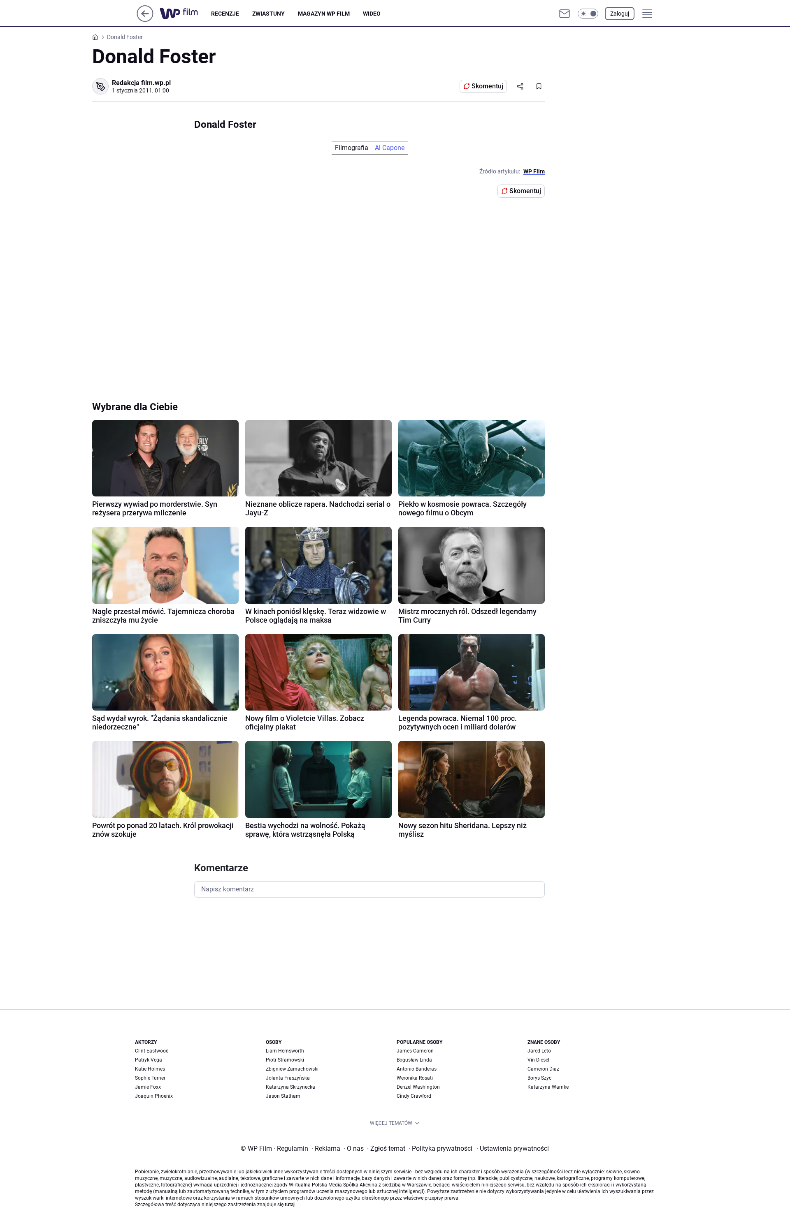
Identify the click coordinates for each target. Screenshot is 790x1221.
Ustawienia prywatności (512, 1148)
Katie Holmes (150, 1069)
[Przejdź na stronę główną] (145, 19)
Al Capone (389, 148)
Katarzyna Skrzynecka (290, 1087)
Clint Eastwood (152, 1051)
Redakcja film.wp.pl (141, 83)
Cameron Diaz (543, 1069)
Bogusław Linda (414, 1060)
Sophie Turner (150, 1078)
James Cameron (415, 1051)
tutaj (290, 1204)
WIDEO (372, 13)
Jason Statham (283, 1096)
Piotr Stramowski (285, 1060)
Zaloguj (619, 13)
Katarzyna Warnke (548, 1087)
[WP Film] (185, 13)
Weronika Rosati (415, 1078)
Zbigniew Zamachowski (292, 1069)
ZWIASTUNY (268, 13)
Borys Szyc (539, 1078)
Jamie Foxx (148, 1087)
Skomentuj (487, 86)
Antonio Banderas (417, 1069)
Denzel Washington (418, 1087)
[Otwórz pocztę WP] (564, 13)
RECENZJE (225, 13)
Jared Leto (539, 1051)
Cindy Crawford (414, 1096)
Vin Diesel (538, 1060)
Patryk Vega (148, 1060)
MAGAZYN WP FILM (324, 13)
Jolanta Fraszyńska (288, 1078)
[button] (588, 13)
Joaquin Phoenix (154, 1096)
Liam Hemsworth (285, 1051)
